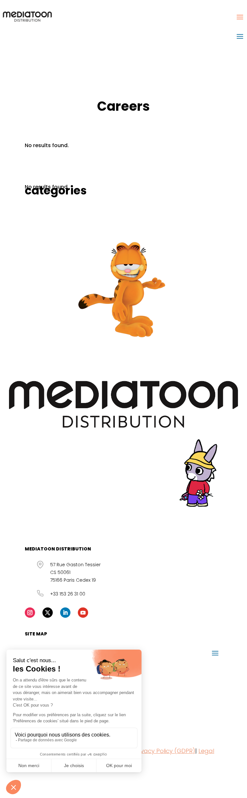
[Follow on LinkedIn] (65, 612)
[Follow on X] (47, 612)
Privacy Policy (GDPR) (164, 751)
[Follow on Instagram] (30, 612)
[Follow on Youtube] (83, 612)
